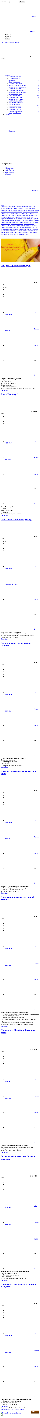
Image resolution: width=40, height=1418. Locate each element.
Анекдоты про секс (15, 76)
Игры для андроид (15, 82)
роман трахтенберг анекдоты (24, 222)
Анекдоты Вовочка (15, 113)
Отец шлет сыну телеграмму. (16, 519)
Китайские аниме (14, 78)
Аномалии (12, 80)
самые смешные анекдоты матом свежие (19, 223)
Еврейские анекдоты (15, 111)
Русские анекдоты (15, 106)
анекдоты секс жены (7, 213)
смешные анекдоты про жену (28, 229)
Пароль (7, 37)
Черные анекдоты (14, 104)
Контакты (12, 131)
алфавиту (8, 174)
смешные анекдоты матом (9, 229)
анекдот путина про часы (21, 208)
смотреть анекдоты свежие (20, 232)
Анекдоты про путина (16, 99)
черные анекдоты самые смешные (17, 234)
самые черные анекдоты (24, 225)
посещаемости (9, 170)
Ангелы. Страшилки (15, 83)
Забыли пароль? (15, 42)
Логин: (7, 35)
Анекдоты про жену (15, 101)
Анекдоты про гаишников (17, 87)
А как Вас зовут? (10, 394)
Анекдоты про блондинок (17, 92)
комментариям (9, 172)
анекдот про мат (21, 206)
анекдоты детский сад (13, 210)
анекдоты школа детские (23, 213)
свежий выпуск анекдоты (28, 227)
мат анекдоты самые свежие (24, 220)
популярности (9, 169)
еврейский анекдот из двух (10, 218)
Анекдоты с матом (15, 109)
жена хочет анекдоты (26, 218)
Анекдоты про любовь (16, 90)
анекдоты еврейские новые (30, 210)
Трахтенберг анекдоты (16, 102)
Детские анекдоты (15, 107)
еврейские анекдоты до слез (24, 217)
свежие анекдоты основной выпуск (19, 226)
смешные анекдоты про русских (11, 231)
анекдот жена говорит (8, 206)
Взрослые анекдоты (15, 94)
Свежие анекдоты (14, 95)
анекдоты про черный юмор (28, 212)
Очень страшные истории (17, 85)
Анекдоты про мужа (15, 97)
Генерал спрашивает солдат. (15, 265)
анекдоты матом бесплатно (10, 212)
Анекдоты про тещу (15, 88)
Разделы (7, 75)
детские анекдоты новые (25, 215)
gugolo (36, 345)
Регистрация (5, 42)
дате (6, 167)
